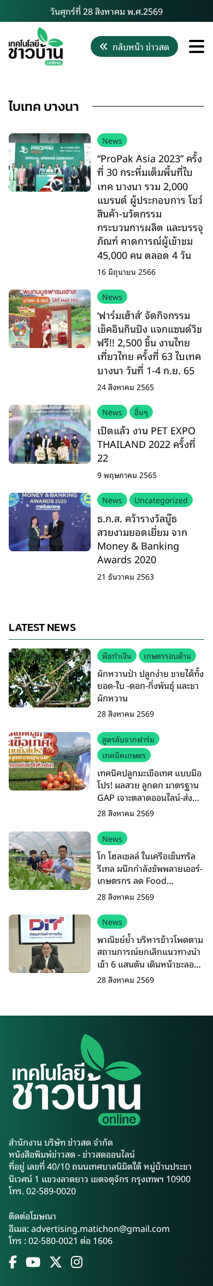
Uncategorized (161, 499)
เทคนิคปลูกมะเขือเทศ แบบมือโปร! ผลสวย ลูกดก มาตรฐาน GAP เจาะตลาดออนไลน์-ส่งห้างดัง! (149, 790)
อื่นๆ (141, 411)
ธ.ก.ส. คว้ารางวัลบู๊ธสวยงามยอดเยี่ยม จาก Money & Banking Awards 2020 (142, 538)
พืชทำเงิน (117, 655)
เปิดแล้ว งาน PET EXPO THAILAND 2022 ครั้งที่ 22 (146, 443)
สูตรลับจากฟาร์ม (128, 739)
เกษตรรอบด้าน (167, 655)
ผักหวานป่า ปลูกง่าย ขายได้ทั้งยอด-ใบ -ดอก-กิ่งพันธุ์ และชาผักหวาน (150, 685)
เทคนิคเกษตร (124, 754)
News (112, 140)
